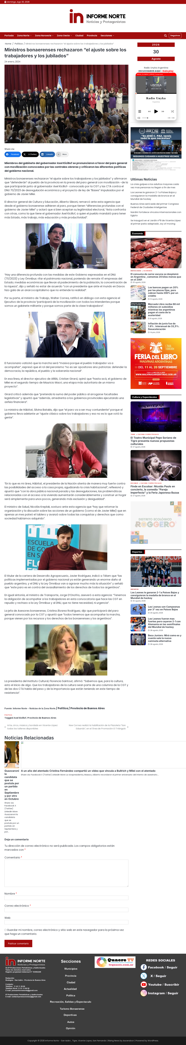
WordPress (153, 1040)
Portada (9, 35)
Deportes (134, 589)
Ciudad (79, 35)
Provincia (92, 35)
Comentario (13, 857)
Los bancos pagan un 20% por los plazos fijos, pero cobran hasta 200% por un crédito (163, 291)
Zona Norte (23, 35)
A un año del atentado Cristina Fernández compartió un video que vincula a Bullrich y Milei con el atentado (88, 770)
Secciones (106, 35)
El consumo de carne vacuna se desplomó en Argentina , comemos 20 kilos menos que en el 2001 (156, 277)
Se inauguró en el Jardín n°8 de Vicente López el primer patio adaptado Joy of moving (156, 222)
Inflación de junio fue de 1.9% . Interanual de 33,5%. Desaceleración (163, 326)
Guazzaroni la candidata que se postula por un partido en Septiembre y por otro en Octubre (11, 784)
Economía (148, 271)
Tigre (133, 434)
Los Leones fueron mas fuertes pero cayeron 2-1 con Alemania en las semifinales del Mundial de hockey (164, 622)
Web (7, 918)
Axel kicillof (20, 717)
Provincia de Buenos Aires (41, 717)
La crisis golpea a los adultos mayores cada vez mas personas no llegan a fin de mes (155, 186)
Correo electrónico (17, 906)
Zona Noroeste (43, 35)
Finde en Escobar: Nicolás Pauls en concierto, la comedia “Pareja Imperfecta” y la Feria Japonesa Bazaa (155, 489)
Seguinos (175, 35)
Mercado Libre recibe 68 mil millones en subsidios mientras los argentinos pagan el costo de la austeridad (164, 310)
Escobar (134, 483)
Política (8, 715)
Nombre (10, 894)
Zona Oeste (63, 35)
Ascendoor (128, 1040)
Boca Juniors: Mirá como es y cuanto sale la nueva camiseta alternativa (164, 638)
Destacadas (136, 271)
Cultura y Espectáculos (148, 434)
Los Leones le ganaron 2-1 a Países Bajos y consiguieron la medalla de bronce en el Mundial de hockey (153, 196)
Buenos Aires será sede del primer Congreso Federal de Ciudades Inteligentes (155, 205)
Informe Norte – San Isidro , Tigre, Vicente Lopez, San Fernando (75, 1040)
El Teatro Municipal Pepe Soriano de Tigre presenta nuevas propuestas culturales (153, 441)
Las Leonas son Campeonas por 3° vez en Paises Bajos (164, 608)
